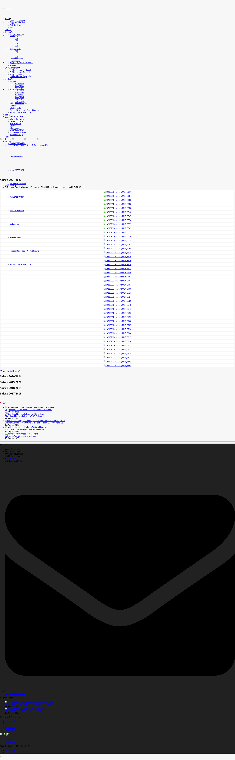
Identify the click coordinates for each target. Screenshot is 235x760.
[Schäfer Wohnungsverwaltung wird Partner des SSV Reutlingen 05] (35, 421)
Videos (13, 224)
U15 (16, 46)
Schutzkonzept (16, 197)
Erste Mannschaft (17, 22)
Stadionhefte (15, 237)
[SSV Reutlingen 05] (24, 145)
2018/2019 (19, 101)
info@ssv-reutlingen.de (15, 694)
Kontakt (13, 65)
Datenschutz (11, 730)
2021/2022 (19, 157)
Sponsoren (14, 63)
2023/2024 (19, 90)
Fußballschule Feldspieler (21, 63)
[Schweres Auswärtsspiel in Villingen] (21, 434)
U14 (16, 48)
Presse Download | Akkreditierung (24, 251)
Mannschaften (16, 35)
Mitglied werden (17, 119)
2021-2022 (9, 185)
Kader (12, 23)
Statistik (9, 723)
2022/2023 (19, 92)
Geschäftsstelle (16, 116)
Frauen (8, 30)
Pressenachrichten (18, 144)
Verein (10, 89)
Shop (9, 76)
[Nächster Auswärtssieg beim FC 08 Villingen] (25, 427)
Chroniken (14, 157)
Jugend (10, 36)
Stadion (13, 126)
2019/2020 (19, 99)
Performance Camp (18, 77)
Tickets (8, 139)
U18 (16, 39)
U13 (16, 50)
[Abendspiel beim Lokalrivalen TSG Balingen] (25, 414)
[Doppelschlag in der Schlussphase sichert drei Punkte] (29, 407)
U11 (16, 54)
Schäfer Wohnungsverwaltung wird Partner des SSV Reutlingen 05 (34, 423)
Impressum (10, 728)
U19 (16, 37)
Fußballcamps (16, 74)
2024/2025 (19, 88)
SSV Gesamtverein (18, 184)
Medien (8, 79)
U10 (16, 57)
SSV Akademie (11, 68)
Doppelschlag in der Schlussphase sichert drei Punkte (28, 410)
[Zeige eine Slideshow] (10, 371)
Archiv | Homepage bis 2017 (22, 264)
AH (11, 27)
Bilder (12, 81)
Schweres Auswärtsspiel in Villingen (20, 436)
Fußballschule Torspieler (20, 72)
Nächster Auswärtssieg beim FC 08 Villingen (24, 429)
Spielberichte (15, 25)
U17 (16, 41)
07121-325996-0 (13, 458)
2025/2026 (19, 86)
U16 (16, 43)
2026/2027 (19, 84)
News (9, 130)
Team (9, 9)
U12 (16, 52)
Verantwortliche (16, 170)
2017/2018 (19, 211)
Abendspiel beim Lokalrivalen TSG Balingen (24, 416)
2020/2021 (19, 97)
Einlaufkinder (15, 124)
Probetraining (16, 61)
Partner (10, 103)
